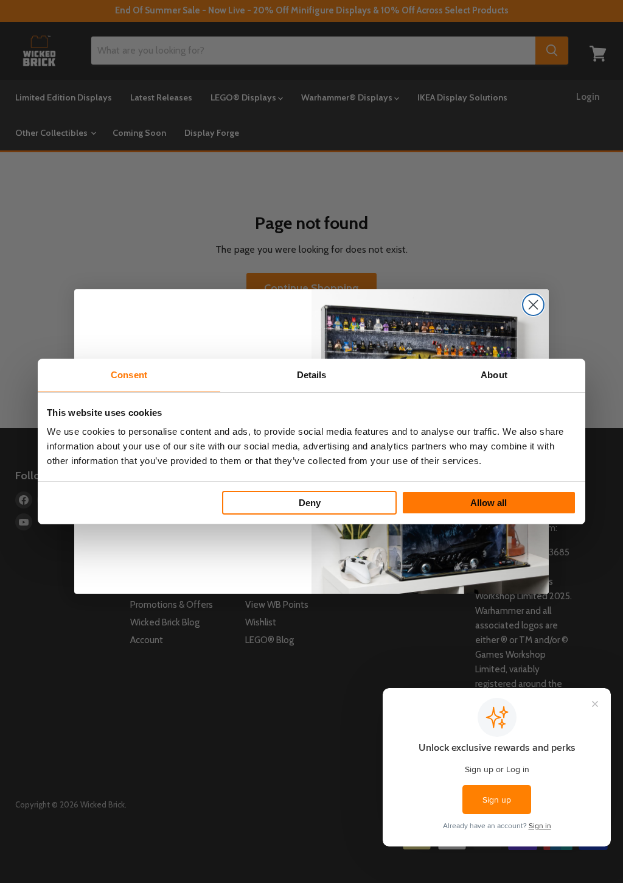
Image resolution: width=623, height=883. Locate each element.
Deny (310, 503)
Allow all (488, 503)
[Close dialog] (533, 304)
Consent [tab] (129, 375)
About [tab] (494, 375)
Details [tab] (312, 375)
